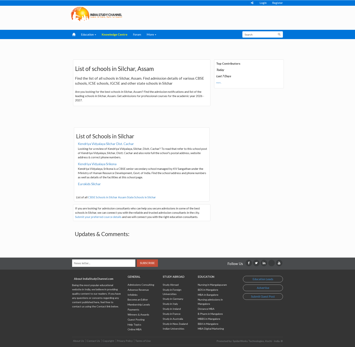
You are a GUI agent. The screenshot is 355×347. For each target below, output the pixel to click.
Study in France (171, 313)
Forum (137, 34)
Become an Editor (138, 299)
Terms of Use (143, 340)
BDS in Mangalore (208, 289)
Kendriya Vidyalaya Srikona (97, 164)
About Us (78, 340)
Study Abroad (171, 284)
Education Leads (263, 279)
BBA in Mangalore (208, 323)
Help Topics (134, 324)
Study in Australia (173, 318)
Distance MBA (206, 308)
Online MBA (135, 329)
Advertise (263, 287)
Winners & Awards (138, 314)
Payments (133, 309)
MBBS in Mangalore (209, 318)
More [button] (150, 34)
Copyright (108, 340)
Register (277, 2)
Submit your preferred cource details (98, 216)
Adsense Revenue (138, 289)
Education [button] (87, 34)
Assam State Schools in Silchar (137, 197)
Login (263, 2)
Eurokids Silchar (89, 184)
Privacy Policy (125, 340)
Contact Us (93, 340)
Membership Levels (139, 304)
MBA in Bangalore (208, 294)
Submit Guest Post (263, 296)
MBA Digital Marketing (211, 328)
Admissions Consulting (141, 284)
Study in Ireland (172, 308)
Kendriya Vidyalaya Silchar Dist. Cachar (106, 144)
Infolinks (133, 294)
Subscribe (147, 263)
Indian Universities (173, 328)
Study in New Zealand (175, 323)
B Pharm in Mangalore (210, 313)
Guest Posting (136, 319)
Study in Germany (173, 298)
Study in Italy (170, 303)
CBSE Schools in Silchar (102, 197)
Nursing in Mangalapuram (212, 284)
